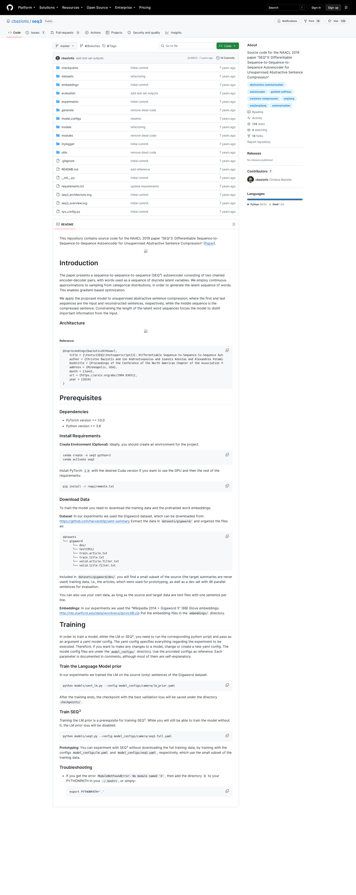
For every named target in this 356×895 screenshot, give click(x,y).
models (66, 127)
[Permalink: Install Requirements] (57, 436)
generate (68, 110)
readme (136, 118)
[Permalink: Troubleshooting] (57, 767)
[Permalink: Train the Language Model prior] (57, 666)
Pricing (145, 7)
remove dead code (143, 110)
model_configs (71, 118)
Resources (70, 7)
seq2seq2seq (258, 105)
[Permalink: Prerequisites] (57, 398)
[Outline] (233, 224)
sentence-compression (264, 98)
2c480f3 (192, 57)
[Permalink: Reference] (57, 340)
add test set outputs (89, 58)
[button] (228, 350)
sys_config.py (71, 211)
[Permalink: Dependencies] (57, 412)
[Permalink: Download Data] (57, 499)
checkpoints (70, 68)
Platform (25, 7)
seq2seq (289, 98)
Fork (314, 20)
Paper (209, 243)
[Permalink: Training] (57, 624)
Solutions (47, 7)
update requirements (145, 186)
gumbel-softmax (281, 91)
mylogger (68, 144)
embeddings (70, 84)
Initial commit (139, 68)
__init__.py (68, 177)
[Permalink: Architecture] (57, 323)
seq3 (37, 21)
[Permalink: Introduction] (57, 263)
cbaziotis (20, 21)
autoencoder (257, 91)
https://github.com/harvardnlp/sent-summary (95, 521)
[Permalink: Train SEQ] (57, 712)
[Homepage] (10, 7)
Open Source (97, 7)
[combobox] (188, 46)
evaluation (68, 93)
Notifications (289, 20)
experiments (70, 101)
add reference (140, 169)
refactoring (138, 76)
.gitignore (68, 161)
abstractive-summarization (266, 84)
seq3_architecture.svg (77, 194)
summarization (281, 105)
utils (64, 152)
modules (67, 135)
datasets (67, 76)
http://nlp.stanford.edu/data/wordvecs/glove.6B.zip (100, 613)
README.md (70, 169)
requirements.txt (73, 186)
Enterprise (123, 7)
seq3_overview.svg (74, 203)
